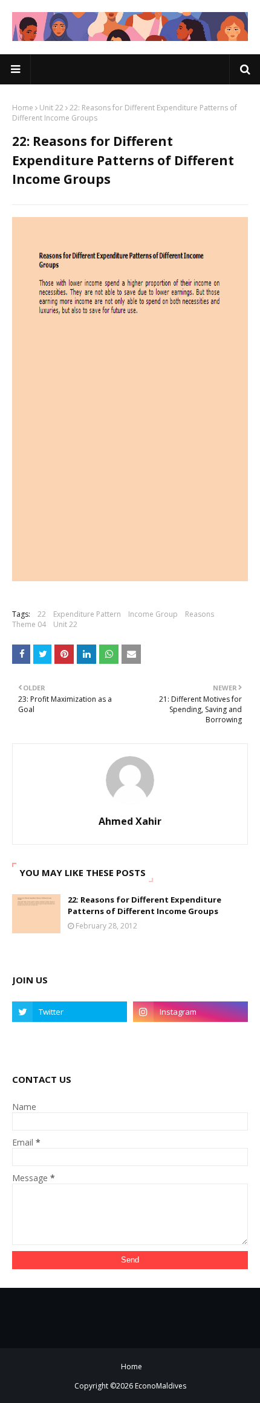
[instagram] (190, 1011)
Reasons (199, 614)
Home (22, 107)
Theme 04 (29, 624)
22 (41, 614)
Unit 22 (51, 107)
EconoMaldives (160, 1386)
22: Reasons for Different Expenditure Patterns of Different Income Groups (144, 905)
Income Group (153, 614)
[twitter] (69, 1011)
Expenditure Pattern (87, 614)
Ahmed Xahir (130, 821)
